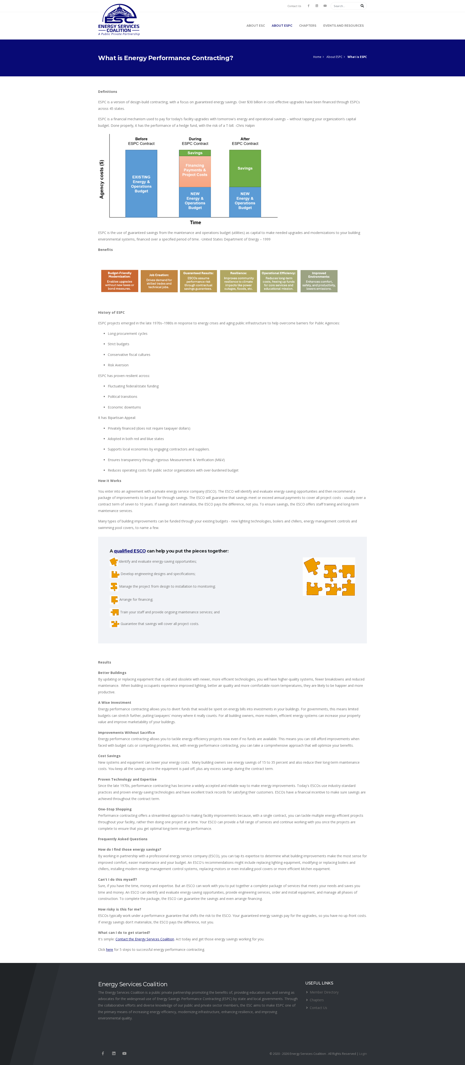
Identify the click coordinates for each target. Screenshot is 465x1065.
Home (317, 57)
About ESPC (282, 25)
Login (363, 1054)
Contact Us (294, 6)
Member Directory (324, 992)
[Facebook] (308, 5)
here (109, 949)
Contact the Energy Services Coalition (145, 939)
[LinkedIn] (316, 5)
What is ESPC (357, 57)
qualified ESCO (130, 550)
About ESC (256, 25)
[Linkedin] (113, 1053)
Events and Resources (343, 25)
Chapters (307, 25)
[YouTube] (325, 5)
